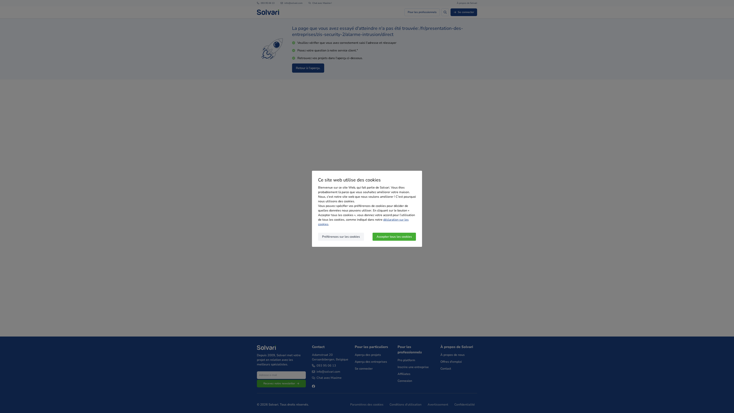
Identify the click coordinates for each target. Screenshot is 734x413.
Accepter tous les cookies (394, 237)
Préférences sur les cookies (341, 237)
